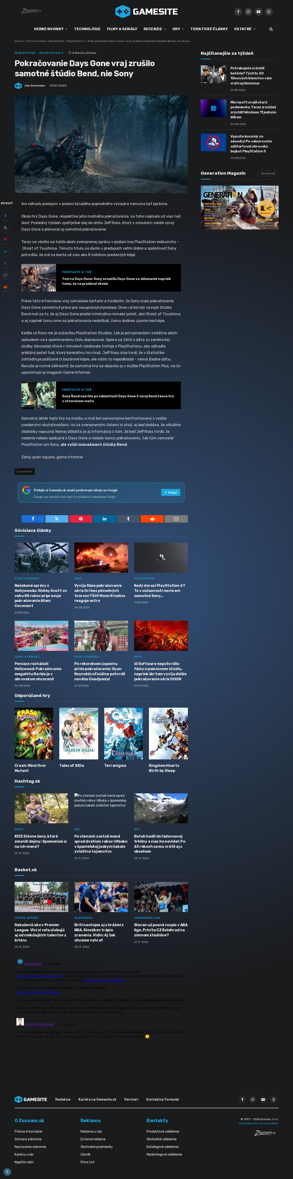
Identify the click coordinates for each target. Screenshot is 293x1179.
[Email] (5, 274)
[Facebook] (5, 215)
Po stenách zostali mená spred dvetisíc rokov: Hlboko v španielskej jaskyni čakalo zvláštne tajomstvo (100, 844)
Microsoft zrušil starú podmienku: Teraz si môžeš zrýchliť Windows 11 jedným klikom (253, 109)
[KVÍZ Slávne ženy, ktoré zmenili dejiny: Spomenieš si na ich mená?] (41, 808)
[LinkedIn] (5, 251)
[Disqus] (101, 1014)
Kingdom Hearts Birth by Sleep (164, 768)
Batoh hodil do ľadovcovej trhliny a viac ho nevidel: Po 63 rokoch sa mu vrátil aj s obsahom (159, 844)
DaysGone (24, 471)
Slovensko (83, 917)
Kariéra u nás (24, 1155)
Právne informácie (28, 1132)
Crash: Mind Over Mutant (30, 768)
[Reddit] (5, 286)
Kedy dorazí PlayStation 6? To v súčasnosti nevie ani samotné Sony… (159, 590)
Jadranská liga (147, 917)
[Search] (270, 29)
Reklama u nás (91, 1132)
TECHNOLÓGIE (87, 29)
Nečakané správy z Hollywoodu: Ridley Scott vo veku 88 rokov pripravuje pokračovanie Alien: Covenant (41, 595)
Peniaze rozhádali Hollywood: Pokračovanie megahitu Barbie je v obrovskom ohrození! (38, 671)
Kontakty (157, 1120)
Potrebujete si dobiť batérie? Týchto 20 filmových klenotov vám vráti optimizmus (251, 75)
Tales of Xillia (71, 765)
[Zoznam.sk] (266, 1134)
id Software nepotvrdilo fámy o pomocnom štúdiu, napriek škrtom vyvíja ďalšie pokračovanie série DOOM (160, 671)
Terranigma (115, 765)
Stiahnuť (268, 173)
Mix (77, 829)
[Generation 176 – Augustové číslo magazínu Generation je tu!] (240, 207)
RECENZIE (153, 29)
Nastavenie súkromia (30, 1147)
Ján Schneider (35, 85)
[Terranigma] (123, 733)
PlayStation (56, 41)
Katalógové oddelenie (163, 1147)
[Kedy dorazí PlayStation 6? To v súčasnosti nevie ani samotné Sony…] (161, 558)
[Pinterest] (5, 239)
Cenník (86, 1155)
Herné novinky (36, 41)
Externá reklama (93, 1139)
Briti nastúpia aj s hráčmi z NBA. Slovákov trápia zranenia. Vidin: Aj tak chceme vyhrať (99, 932)
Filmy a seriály (27, 578)
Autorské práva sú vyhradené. (259, 1123)
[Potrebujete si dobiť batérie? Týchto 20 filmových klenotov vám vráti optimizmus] (213, 74)
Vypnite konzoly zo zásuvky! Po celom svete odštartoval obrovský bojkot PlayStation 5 (251, 143)
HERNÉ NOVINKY (48, 29)
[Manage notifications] (7, 1172)
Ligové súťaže (27, 917)
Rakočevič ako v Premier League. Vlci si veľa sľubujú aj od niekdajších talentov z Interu (40, 932)
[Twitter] (5, 227)
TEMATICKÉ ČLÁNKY (209, 29)
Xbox (78, 578)
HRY (176, 29)
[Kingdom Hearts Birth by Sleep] (168, 733)
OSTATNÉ (243, 29)
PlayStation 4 (76, 41)
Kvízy (19, 829)
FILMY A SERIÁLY (122, 29)
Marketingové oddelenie (164, 1155)
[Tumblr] (5, 263)
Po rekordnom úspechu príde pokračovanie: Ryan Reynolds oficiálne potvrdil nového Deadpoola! (99, 671)
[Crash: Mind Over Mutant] (34, 733)
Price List (88, 1162)
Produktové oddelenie (163, 1132)
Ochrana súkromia (28, 1139)
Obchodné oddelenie (162, 1139)
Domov (19, 41)
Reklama (91, 1120)
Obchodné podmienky (97, 1147)
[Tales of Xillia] (78, 733)
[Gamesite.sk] (146, 11)
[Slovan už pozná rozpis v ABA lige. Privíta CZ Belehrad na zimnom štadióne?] (161, 897)
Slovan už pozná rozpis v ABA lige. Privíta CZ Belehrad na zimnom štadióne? (161, 930)
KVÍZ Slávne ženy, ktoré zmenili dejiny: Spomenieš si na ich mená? (41, 841)
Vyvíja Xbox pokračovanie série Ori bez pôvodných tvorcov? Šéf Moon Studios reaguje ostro (99, 593)
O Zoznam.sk (29, 1120)
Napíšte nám (24, 1162)
